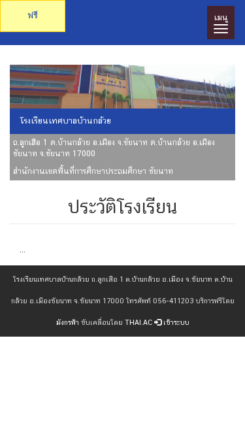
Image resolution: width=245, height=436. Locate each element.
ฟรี (32, 15)
